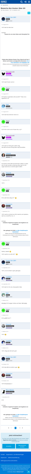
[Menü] (29, 1)
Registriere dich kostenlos (10, 440)
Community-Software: (15, 471)
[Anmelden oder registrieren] (25, 2)
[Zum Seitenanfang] (28, 472)
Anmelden (8, 446)
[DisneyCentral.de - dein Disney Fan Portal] (3, 1)
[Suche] (21, 1)
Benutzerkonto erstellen (22, 446)
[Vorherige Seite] (8, 428)
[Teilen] (29, 13)
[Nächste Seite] (22, 428)
